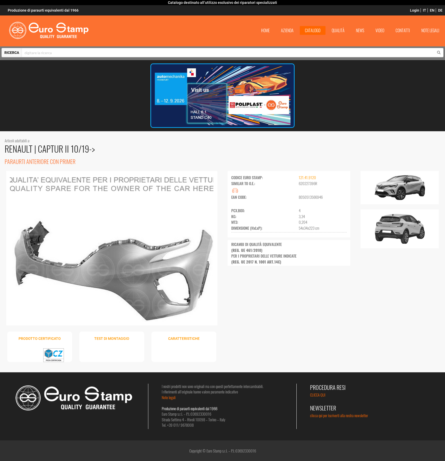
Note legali (169, 397)
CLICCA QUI (317, 395)
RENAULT (19, 148)
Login (414, 10)
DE (440, 10)
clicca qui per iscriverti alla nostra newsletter (339, 415)
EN (432, 10)
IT (424, 10)
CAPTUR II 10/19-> (66, 148)
